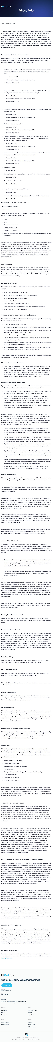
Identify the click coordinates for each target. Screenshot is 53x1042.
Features (30, 1012)
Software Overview (32, 1010)
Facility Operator (5, 1022)
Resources (3, 1014)
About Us (30, 1022)
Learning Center (31, 1024)
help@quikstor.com (6, 958)
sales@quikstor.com (6, 990)
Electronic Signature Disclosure (34, 1039)
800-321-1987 (4, 994)
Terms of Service (23, 1039)
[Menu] (50, 6)
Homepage (4, 1010)
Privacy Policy (15, 1039)
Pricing (2, 1012)
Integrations (30, 1014)
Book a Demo (7, 985)
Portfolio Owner (5, 1024)
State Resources (32, 1026)
